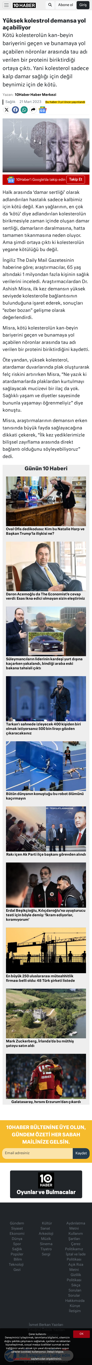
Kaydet (81, 1153)
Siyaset (17, 1228)
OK (81, 1334)
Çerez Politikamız (74, 1246)
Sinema (46, 1244)
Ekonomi (17, 1234)
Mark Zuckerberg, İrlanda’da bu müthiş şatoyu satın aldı (40, 1044)
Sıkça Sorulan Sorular (74, 1291)
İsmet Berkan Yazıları (46, 1325)
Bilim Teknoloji (16, 1262)
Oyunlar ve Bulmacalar (46, 1192)
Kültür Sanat (46, 1226)
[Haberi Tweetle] (6, 110)
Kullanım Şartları (75, 1236)
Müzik (46, 1239)
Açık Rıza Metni (75, 1267)
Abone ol (65, 5)
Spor (17, 1244)
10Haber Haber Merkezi (35, 95)
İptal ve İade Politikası (76, 1257)
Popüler (17, 1254)
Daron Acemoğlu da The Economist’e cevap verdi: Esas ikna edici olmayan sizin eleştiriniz (45, 597)
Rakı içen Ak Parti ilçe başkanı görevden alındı (46, 854)
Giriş (83, 5)
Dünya (17, 1239)
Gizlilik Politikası (74, 1277)
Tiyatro (46, 1249)
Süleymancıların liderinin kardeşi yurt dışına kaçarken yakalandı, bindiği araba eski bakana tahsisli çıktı (44, 664)
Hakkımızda (75, 1301)
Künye (75, 1306)
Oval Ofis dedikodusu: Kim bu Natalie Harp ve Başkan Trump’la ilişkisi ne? (45, 532)
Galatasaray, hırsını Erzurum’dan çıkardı (46, 1102)
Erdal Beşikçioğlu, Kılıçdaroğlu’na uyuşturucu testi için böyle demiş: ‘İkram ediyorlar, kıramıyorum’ (45, 915)
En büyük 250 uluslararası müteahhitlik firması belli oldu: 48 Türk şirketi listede (40, 979)
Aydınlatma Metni (75, 1226)
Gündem (17, 1223)
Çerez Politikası (22, 1359)
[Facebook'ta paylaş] (15, 110)
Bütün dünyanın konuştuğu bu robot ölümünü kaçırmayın (45, 796)
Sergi (46, 1254)
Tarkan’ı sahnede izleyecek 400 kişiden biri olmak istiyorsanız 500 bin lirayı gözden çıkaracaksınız (43, 729)
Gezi (17, 1270)
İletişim (75, 1311)
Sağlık (10, 102)
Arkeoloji (46, 1234)
